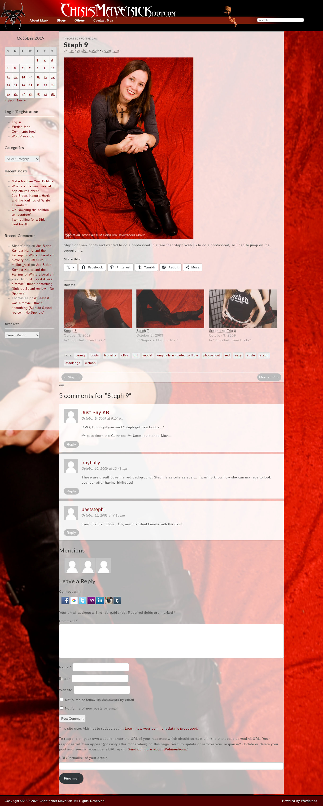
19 (15, 85)
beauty (81, 355)
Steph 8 (70, 331)
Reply (71, 444)
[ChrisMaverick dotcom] (161, 8)
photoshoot (211, 355)
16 (45, 76)
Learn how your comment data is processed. (161, 728)
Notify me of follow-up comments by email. (100, 700)
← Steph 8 (72, 377)
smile (251, 355)
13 (23, 76)
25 (8, 93)
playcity (18, 260)
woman (90, 363)
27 (23, 93)
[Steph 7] (170, 308)
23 (45, 85)
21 (30, 85)
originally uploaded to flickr (177, 355)
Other (78, 20)
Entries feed (21, 127)
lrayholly (91, 462)
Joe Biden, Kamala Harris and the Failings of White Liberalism (31, 200)
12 (15, 76)
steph (264, 355)
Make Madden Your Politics (33, 181)
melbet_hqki (21, 265)
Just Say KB (95, 412)
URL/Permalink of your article (83, 758)
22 (38, 85)
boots (95, 355)
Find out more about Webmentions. (158, 749)
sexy (238, 355)
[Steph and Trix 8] (243, 308)
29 (38, 93)
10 (52, 68)
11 (8, 76)
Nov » (21, 100)
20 (23, 85)
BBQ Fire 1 (38, 260)
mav (71, 50)
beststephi (93, 509)
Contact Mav (103, 20)
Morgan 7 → (269, 377)
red (227, 355)
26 (15, 93)
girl (136, 355)
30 (45, 93)
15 (38, 76)
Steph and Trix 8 (222, 331)
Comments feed (24, 131)
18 (8, 85)
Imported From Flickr (80, 38)
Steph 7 (142, 331)
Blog (60, 20)
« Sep (9, 100)
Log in (16, 122)
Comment (68, 621)
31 (52, 93)
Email (65, 678)
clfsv (125, 355)
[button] (65, 600)
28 (30, 93)
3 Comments (111, 50)
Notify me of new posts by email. (92, 708)
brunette (110, 355)
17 (52, 76)
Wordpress (309, 801)
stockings (72, 363)
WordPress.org (23, 136)
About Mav (38, 20)
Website (65, 690)
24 (52, 85)
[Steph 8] (98, 308)
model (148, 355)
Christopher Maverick (56, 801)
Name (65, 667)
